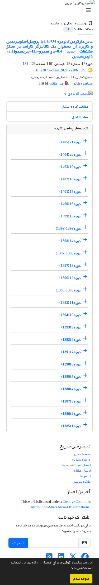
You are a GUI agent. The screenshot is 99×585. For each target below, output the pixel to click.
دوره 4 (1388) (71, 389)
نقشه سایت (82, 481)
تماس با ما (84, 475)
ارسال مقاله (82, 470)
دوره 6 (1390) (71, 364)
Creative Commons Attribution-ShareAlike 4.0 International (61, 504)
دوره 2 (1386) (71, 413)
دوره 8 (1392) (71, 339)
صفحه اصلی (82, 453)
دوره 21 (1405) (70, 142)
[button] (68, 568)
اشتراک (18, 543)
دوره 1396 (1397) (68, 253)
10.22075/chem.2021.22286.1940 (61, 70)
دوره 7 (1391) (71, 352)
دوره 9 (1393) (71, 327)
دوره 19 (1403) (70, 166)
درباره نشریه (81, 459)
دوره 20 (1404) (70, 154)
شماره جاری (80, 116)
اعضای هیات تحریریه (76, 464)
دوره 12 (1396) (70, 277)
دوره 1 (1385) (71, 426)
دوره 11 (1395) (70, 302)
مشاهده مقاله (83, 83)
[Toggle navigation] (51, 10)
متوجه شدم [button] (81, 579)
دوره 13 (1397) (70, 265)
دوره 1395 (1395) (68, 290)
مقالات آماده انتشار (75, 106)
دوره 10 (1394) (70, 314)
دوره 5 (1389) (71, 376)
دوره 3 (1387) (71, 401)
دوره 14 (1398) (70, 240)
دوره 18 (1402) (70, 179)
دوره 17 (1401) (70, 191)
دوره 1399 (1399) (68, 228)
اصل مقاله (52, 83)
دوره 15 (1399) (70, 216)
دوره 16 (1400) (70, 203)
